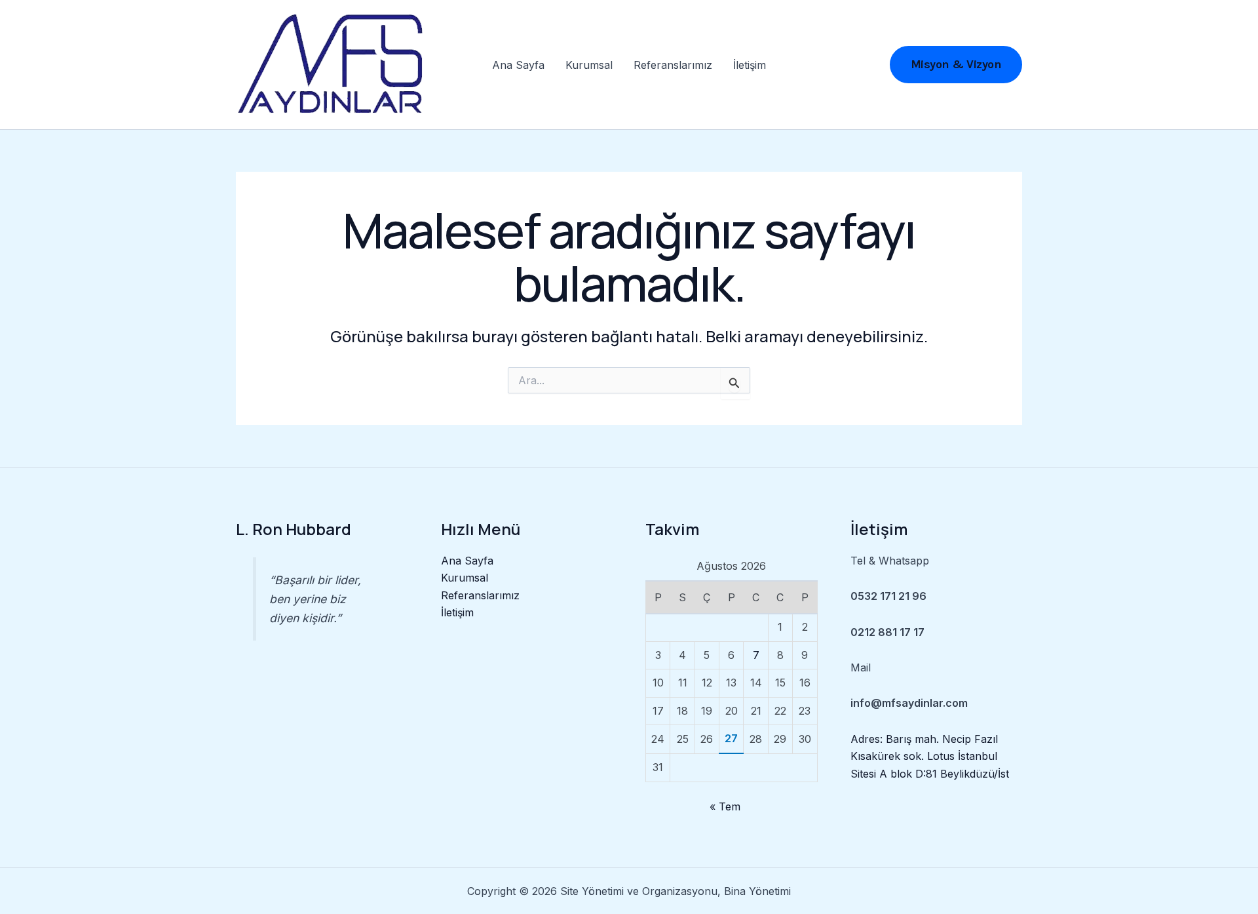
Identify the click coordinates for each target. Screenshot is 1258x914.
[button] (956, 64)
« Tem (725, 806)
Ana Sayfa (518, 64)
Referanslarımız (673, 64)
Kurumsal (589, 64)
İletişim (749, 64)
